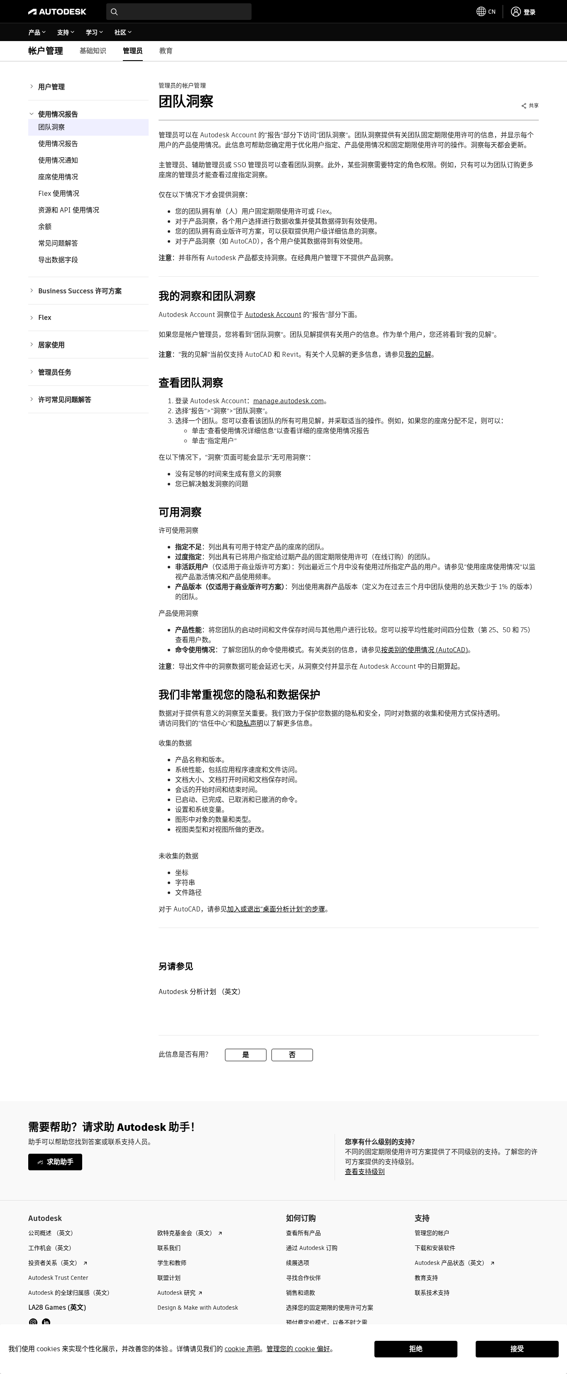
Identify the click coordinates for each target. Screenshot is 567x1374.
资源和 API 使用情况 (68, 210)
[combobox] (179, 11)
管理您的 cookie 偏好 (298, 1349)
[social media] (39, 1323)
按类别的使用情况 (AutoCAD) (424, 650)
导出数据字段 (58, 260)
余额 (44, 226)
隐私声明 (250, 723)
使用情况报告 (58, 144)
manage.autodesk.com (288, 401)
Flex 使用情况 (58, 193)
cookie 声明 (242, 1349)
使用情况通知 (58, 160)
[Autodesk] (57, 11)
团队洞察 (51, 127)
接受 (517, 1349)
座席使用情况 (58, 177)
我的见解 (418, 354)
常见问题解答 (58, 243)
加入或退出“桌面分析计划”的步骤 (276, 909)
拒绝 (416, 1349)
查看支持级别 (365, 1172)
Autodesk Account (273, 314)
